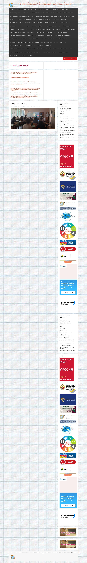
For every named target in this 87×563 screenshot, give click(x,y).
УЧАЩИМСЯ (63, 19)
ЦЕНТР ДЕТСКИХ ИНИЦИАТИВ (70, 29)
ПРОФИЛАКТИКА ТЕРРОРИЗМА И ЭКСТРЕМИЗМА (44, 35)
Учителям (56, 9)
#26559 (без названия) (51, 32)
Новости (31, 9)
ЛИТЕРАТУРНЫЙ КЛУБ (14, 55)
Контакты (23, 55)
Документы (62, 111)
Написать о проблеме (68, 292)
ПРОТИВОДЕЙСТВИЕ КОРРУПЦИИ (65, 26)
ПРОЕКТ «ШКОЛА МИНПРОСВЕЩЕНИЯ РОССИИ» (45, 29)
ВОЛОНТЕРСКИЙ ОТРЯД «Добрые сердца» (42, 19)
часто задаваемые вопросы (51, 26)
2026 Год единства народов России (17, 52)
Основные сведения (21, 9)
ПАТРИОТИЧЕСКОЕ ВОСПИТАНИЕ (23, 29)
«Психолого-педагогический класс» (18, 35)
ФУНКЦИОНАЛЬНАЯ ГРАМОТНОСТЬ (50, 22)
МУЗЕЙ (33, 29)
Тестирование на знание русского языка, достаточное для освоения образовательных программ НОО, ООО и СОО (34, 42)
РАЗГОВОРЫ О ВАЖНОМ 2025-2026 (16, 45)
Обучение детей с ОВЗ (64, 9)
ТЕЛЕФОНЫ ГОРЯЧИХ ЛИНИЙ (65, 22)
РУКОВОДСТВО (24, 39)
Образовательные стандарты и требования (67, 137)
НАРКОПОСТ (12, 29)
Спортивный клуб (27, 19)
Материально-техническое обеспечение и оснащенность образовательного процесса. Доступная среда (67, 120)
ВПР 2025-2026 (40, 45)
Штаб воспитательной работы (48, 39)
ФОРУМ (27, 26)
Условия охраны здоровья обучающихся (33, 22)
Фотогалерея (29, 55)
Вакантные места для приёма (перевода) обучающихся (67, 128)
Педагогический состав (35, 39)
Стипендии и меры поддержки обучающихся (67, 130)
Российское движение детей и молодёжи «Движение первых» (49, 16)
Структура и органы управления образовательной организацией (65, 109)
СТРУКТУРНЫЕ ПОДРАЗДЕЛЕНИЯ (16, 22)
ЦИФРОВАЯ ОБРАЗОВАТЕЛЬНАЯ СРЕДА (17, 32)
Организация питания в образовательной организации (21, 16)
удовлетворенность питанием (34, 52)
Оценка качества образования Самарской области (20, 77)
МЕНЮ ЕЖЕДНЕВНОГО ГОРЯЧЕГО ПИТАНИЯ (63, 35)
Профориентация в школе (15, 12)
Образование (62, 113)
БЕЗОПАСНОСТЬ (48, 9)
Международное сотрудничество (65, 132)
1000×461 (34, 106)
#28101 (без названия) (14, 39)
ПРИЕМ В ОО (30, 35)
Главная (13, 9)
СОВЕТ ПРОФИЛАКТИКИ (40, 32)
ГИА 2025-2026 (48, 45)
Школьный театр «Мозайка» (36, 26)
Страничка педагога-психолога (37, 12)
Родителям (19, 19)
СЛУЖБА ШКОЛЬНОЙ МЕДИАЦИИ (70, 16)
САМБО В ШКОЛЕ (30, 32)
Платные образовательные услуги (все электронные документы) (66, 123)
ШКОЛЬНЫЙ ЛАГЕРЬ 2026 (62, 52)
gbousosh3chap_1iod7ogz (20, 106)
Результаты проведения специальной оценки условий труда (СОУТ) (60, 12)
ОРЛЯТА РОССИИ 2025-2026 (30, 45)
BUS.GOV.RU (12, 19)
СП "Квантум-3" (13, 26)
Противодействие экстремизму (49, 52)
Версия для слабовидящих (70, 58)
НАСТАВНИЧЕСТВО (55, 19)
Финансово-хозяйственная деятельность (67, 125)
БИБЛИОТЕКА (25, 12)
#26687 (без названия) (62, 32)
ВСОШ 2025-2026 (63, 42)
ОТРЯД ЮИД (21, 26)
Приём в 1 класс (39, 9)
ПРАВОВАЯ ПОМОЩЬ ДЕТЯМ (62, 39)
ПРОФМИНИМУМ (59, 29)
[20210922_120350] (33, 118)
